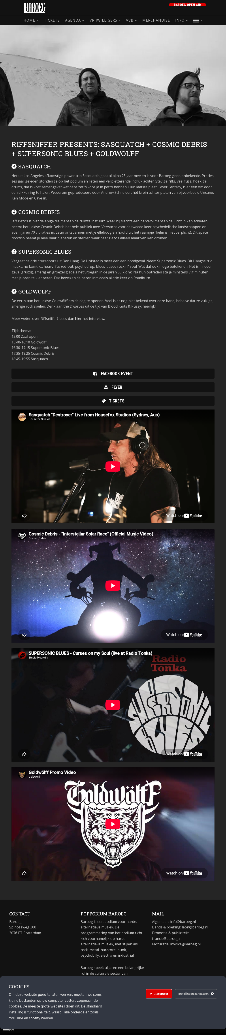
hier (78, 318)
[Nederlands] (198, 20)
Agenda (73, 20)
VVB (130, 20)
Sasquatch (34, 166)
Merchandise (156, 20)
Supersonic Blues (44, 251)
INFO (180, 20)
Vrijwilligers (103, 20)
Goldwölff (34, 291)
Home (29, 20)
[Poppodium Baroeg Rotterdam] (34, 7)
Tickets (52, 20)
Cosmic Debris (38, 212)
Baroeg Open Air (187, 4)
